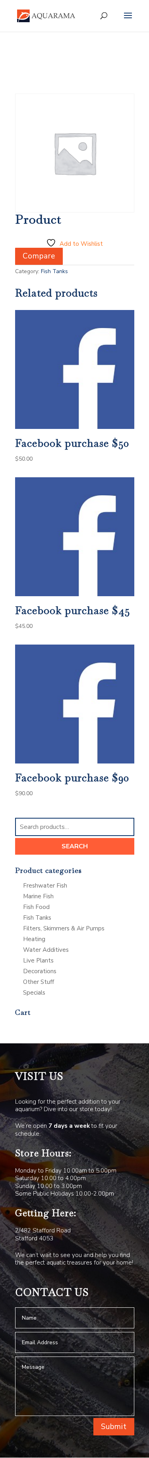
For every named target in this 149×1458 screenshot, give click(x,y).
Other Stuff (38, 982)
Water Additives (46, 950)
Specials (34, 993)
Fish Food (36, 907)
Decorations (39, 971)
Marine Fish (38, 896)
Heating (34, 939)
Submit (114, 1427)
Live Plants (38, 960)
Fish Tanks (54, 271)
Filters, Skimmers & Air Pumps (63, 928)
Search (75, 846)
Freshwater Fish (45, 886)
